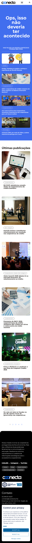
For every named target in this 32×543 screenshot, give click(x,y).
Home (5, 467)
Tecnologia (6, 129)
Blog (12, 467)
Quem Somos (22, 467)
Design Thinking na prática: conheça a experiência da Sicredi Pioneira (14, 69)
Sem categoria (8, 227)
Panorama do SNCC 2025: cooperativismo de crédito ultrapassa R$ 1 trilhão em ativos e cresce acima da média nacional (16, 324)
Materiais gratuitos (9, 470)
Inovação (16, 364)
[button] (21, 2)
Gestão (5, 65)
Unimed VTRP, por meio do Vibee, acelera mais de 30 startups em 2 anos (15, 133)
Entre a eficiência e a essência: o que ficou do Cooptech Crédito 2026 (16, 368)
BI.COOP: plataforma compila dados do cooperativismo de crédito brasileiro (15, 186)
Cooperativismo (7, 86)
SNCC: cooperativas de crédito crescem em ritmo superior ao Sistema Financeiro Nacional (16, 90)
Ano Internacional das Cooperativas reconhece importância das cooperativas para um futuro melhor (15, 112)
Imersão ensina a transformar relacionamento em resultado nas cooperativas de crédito (15, 232)
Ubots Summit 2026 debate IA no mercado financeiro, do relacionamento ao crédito (16, 277)
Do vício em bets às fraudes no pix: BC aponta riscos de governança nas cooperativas (15, 413)
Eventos (20, 470)
